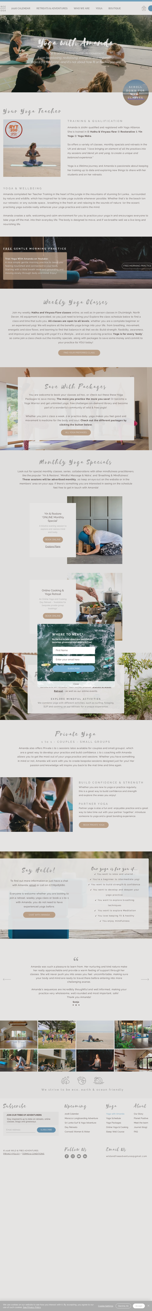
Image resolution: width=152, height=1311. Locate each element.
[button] (76, 684)
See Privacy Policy (32, 1307)
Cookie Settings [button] (105, 1306)
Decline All (123, 1306)
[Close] (148, 1306)
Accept (138, 1306)
